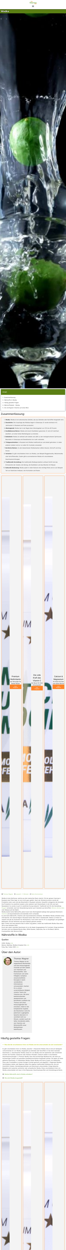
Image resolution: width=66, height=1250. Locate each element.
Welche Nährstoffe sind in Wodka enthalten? (18, 1074)
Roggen (4, 908)
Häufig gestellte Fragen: (11, 402)
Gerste (59, 908)
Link (11, 943)
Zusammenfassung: (10, 397)
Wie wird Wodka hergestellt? (13, 1078)
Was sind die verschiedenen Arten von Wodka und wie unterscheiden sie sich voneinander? (33, 1044)
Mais (62, 908)
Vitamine (4, 914)
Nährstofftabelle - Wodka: (12, 405)
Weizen (54, 908)
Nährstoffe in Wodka (10, 400)
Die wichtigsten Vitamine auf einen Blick (16, 408)
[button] (33, 6)
